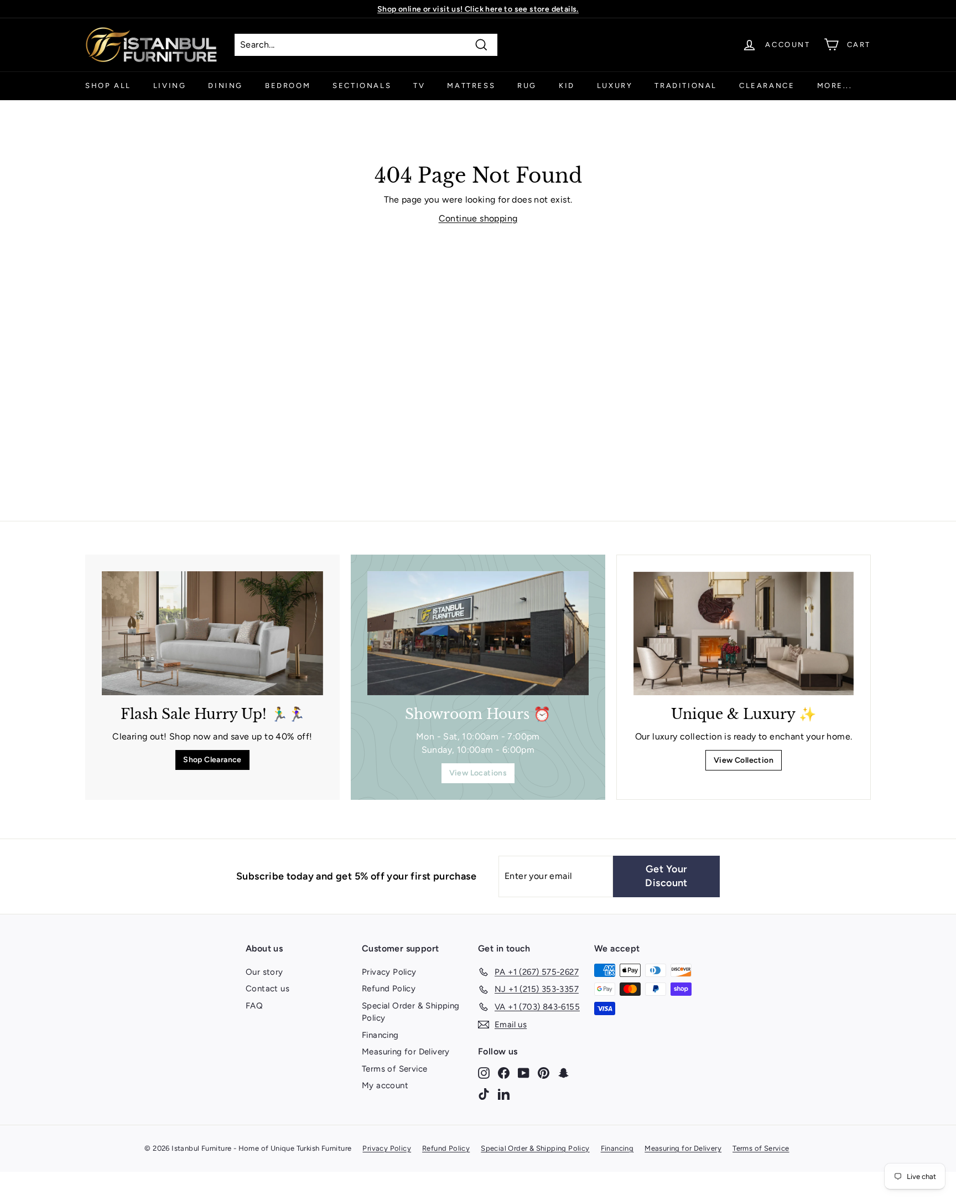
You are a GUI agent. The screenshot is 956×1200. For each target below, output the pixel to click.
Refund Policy (388, 989)
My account (385, 1085)
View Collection (743, 760)
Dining (225, 85)
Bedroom (287, 85)
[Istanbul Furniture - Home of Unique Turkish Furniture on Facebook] (504, 1073)
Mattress (471, 85)
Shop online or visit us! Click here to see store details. (478, 9)
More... (835, 85)
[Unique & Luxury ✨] (743, 634)
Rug (527, 85)
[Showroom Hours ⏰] (478, 633)
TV (419, 85)
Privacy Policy (389, 972)
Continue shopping (478, 218)
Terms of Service (394, 1069)
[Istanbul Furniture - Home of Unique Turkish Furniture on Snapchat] (563, 1073)
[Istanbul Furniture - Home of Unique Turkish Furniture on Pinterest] (543, 1073)
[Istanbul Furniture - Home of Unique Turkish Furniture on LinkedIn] (504, 1093)
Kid (567, 85)
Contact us (267, 989)
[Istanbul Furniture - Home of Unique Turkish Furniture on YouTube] (523, 1073)
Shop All (108, 85)
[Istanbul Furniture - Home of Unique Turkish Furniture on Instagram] (484, 1073)
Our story (264, 972)
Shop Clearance (212, 759)
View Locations (478, 773)
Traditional (685, 85)
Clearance (766, 85)
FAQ (254, 1006)
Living (169, 85)
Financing (380, 1035)
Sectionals (361, 85)
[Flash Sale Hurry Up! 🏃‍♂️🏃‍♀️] (212, 633)
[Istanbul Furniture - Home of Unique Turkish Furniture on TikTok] (484, 1093)
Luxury (615, 85)
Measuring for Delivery (406, 1052)
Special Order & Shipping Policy (411, 1012)
